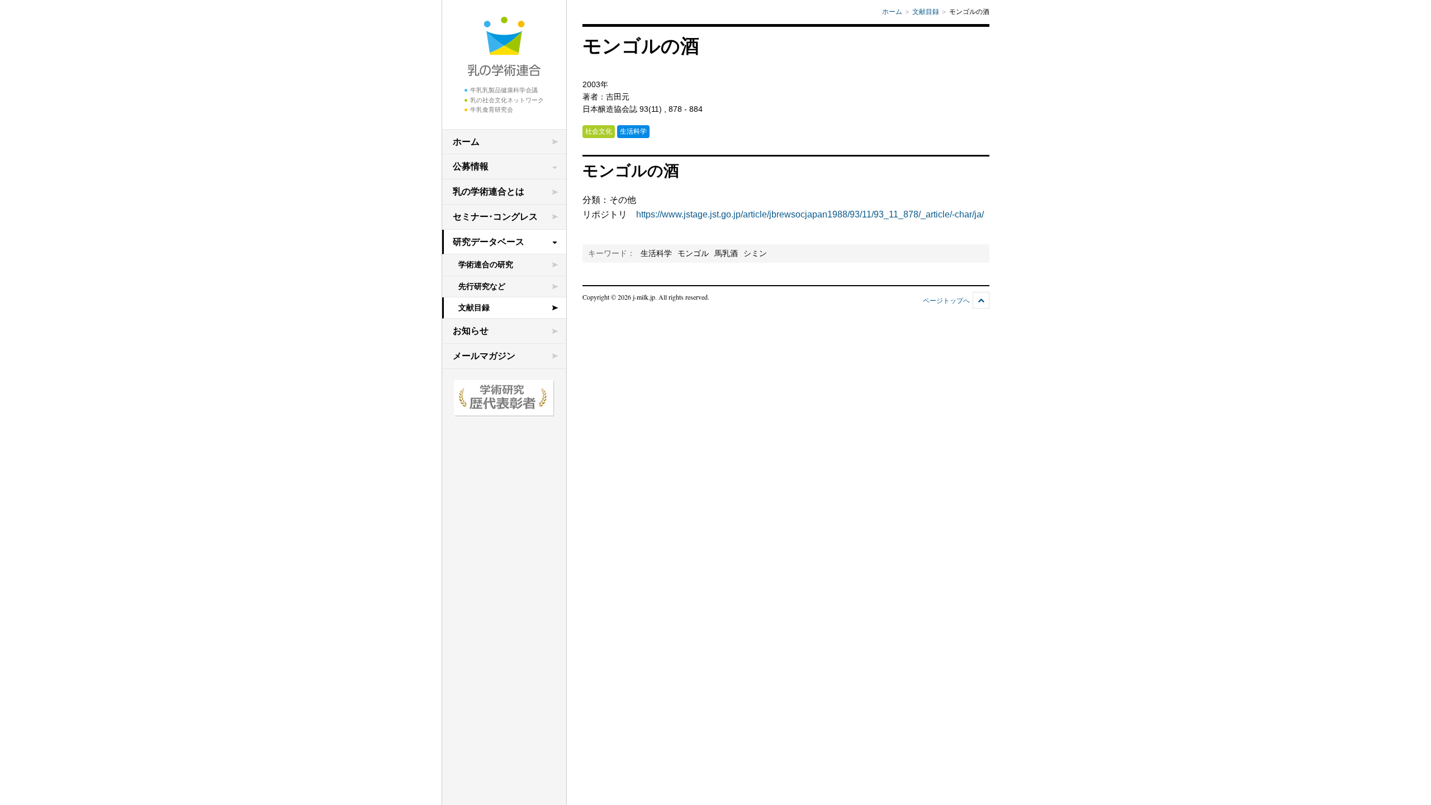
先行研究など (481, 286)
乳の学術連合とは (488, 191)
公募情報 (471, 166)
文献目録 (474, 307)
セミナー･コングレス (495, 216)
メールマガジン (484, 356)
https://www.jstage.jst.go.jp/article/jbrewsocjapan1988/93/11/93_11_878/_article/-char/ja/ (810, 214)
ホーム (466, 141)
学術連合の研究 (485, 264)
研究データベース (488, 242)
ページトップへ (946, 301)
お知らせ (471, 330)
